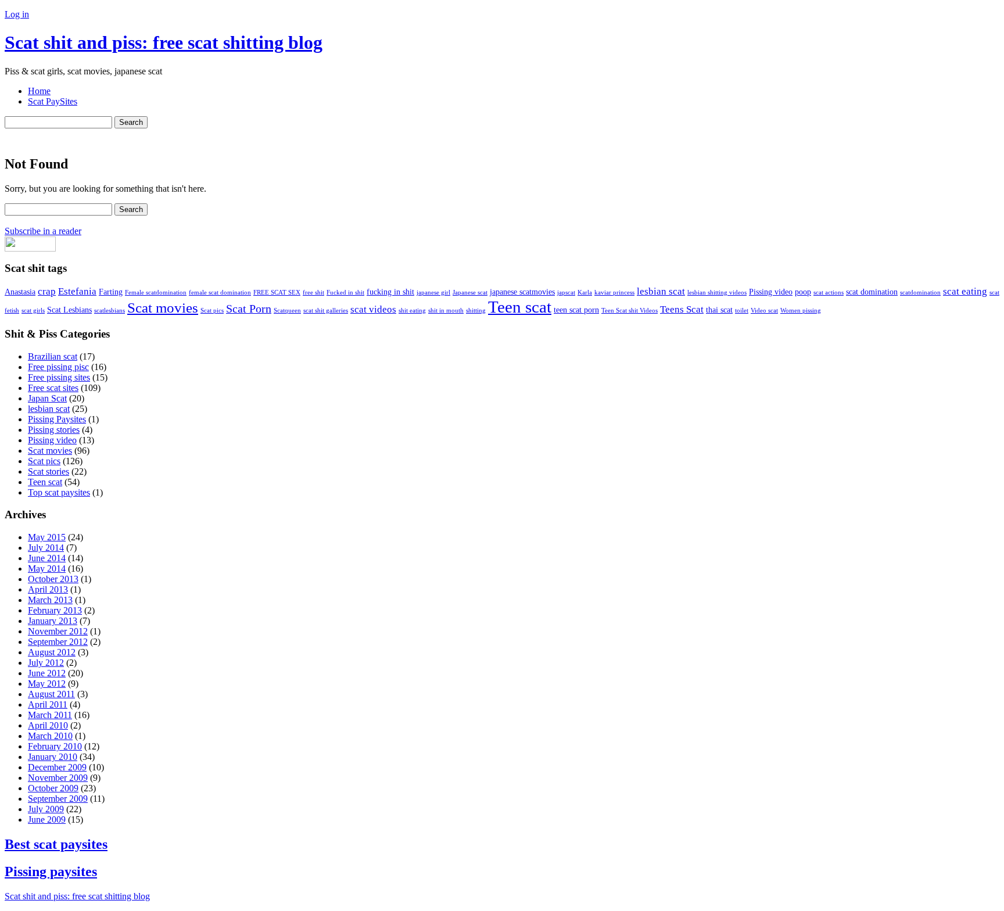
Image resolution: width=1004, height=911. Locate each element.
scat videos (373, 309)
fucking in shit (390, 291)
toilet (741, 310)
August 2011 (51, 694)
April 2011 (47, 704)
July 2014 (46, 548)
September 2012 (58, 642)
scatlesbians (109, 310)
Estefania (77, 291)
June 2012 (47, 673)
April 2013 (48, 589)
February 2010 (55, 746)
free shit (313, 292)
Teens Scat (682, 309)
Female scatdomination (156, 292)
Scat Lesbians (69, 309)
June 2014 (47, 558)
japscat (566, 292)
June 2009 (47, 819)
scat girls (33, 310)
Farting (111, 291)
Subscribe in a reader (43, 231)
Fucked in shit (345, 292)
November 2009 (58, 778)
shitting (476, 310)
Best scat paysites (56, 844)
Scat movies (162, 307)
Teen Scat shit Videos (629, 310)
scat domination (872, 291)
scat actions (828, 292)
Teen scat (519, 306)
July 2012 (46, 663)
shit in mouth (446, 310)
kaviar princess (614, 292)
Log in (17, 14)
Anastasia (20, 291)
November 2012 (58, 631)
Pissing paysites (51, 871)
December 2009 (57, 767)
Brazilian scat (52, 356)
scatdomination (920, 292)
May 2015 (47, 537)
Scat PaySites (52, 101)
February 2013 (55, 610)
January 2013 (52, 621)
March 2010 (50, 736)
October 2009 (53, 788)
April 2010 (48, 725)
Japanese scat (470, 292)
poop (803, 291)
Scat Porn (248, 309)
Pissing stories (54, 430)
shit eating (412, 310)
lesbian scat (661, 291)
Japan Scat (47, 398)
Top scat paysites (59, 492)
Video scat (764, 310)
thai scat (719, 309)
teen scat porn (576, 309)
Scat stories (48, 471)
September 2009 (58, 799)
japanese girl (433, 292)
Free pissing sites (59, 377)
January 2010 (52, 757)
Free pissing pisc (58, 367)
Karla (585, 292)
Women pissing (800, 310)
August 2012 (52, 652)
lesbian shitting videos (717, 292)
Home (39, 91)
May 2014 (47, 568)
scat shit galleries (325, 310)
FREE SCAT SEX (276, 292)
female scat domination (220, 292)
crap (47, 291)
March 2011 (50, 715)
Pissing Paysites (57, 419)
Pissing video (771, 291)
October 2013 (53, 579)
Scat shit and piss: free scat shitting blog (163, 42)
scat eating (965, 291)
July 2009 (46, 809)
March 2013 (50, 600)
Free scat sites (53, 388)
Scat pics (212, 310)
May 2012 (47, 683)
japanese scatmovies (522, 291)
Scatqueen (287, 310)
